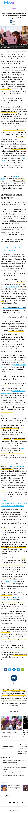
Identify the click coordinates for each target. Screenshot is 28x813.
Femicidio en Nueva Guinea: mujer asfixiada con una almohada (14, 764)
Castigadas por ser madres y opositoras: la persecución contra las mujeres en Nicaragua (14, 772)
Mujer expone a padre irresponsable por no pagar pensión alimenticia (14, 768)
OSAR (23, 448)
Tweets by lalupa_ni (6, 796)
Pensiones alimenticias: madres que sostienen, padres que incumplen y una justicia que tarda (14, 761)
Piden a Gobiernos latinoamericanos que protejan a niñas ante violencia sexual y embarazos (14, 503)
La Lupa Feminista (6, 736)
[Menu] (25, 2)
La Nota (14, 8)
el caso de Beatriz (10, 581)
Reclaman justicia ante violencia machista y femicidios (9, 733)
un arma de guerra (17, 466)
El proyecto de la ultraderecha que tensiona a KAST (13, 775)
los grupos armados (12, 286)
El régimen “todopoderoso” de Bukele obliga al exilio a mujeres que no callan (14, 787)
